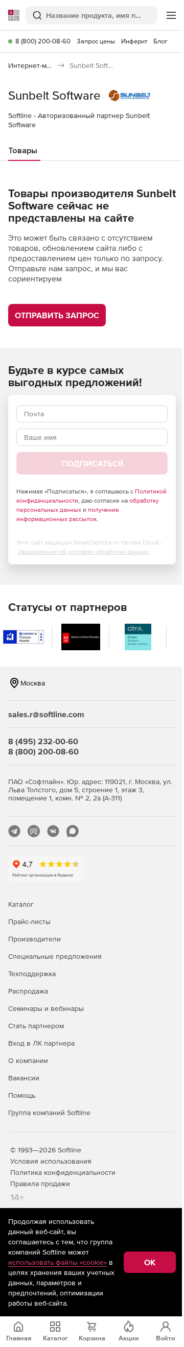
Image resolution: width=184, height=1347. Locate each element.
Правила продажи (40, 1183)
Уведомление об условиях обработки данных (83, 551)
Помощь (21, 1095)
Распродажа (28, 991)
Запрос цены (96, 41)
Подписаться (92, 463)
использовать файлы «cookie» (57, 1262)
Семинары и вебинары (46, 1008)
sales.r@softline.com (46, 714)
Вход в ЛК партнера (41, 1043)
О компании (28, 1060)
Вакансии (23, 1078)
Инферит (134, 41)
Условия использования (50, 1161)
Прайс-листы (29, 921)
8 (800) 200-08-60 (43, 41)
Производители (34, 939)
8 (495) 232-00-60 (43, 741)
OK (149, 1262)
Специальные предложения (55, 956)
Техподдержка (32, 974)
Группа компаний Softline (49, 1112)
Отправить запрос (57, 315)
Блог (160, 41)
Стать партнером (36, 1026)
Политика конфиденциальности (63, 1172)
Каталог (21, 904)
